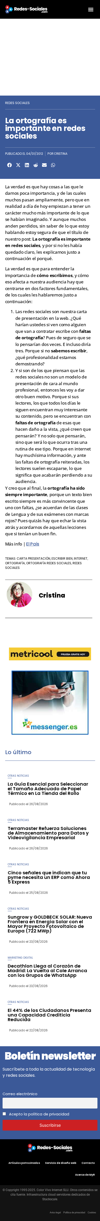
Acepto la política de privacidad (38, 1114)
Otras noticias (18, 776)
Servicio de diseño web (60, 1163)
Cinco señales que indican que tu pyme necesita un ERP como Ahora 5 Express (49, 877)
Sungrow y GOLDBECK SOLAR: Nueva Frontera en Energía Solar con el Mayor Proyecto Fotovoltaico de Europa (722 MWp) (50, 924)
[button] (90, 9)
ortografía (15, 563)
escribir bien (62, 558)
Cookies (92, 1212)
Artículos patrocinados (24, 1163)
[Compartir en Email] (44, 165)
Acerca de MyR (85, 1175)
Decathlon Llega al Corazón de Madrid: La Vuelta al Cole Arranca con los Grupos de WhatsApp (47, 970)
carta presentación (33, 558)
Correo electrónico (20, 1093)
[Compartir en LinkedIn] (27, 165)
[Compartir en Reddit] (35, 165)
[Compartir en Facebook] (9, 165)
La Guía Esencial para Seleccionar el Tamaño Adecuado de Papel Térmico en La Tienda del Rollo (48, 788)
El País (32, 544)
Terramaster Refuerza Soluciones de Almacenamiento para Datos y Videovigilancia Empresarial (48, 833)
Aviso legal (55, 1212)
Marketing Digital (20, 958)
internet (80, 558)
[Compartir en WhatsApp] (53, 165)
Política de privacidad (74, 1212)
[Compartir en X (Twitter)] (18, 165)
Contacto (88, 1163)
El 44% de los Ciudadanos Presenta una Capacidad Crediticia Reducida (49, 1015)
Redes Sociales (17, 103)
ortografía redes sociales (48, 563)
